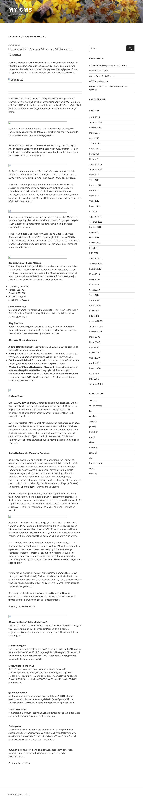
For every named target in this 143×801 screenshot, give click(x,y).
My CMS (20, 10)
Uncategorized (95, 463)
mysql (92, 437)
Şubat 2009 (94, 352)
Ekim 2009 (94, 310)
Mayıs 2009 (94, 337)
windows (93, 473)
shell (91, 458)
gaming (92, 426)
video (91, 468)
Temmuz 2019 (95, 122)
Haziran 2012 (95, 185)
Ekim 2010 (94, 248)
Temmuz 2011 (95, 222)
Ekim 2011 (94, 211)
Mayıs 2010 (94, 274)
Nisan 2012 (94, 190)
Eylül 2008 (94, 379)
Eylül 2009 (94, 316)
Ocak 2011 (94, 237)
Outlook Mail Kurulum (99, 71)
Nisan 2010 (94, 279)
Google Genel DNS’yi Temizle (102, 76)
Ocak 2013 (94, 180)
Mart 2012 (94, 195)
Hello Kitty (93, 432)
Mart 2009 (94, 347)
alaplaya (93, 400)
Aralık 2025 (94, 117)
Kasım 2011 (94, 206)
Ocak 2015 (94, 138)
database (93, 416)
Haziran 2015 (95, 127)
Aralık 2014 (94, 143)
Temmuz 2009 (96, 326)
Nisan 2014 (94, 159)
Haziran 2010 (95, 269)
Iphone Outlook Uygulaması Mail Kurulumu (108, 65)
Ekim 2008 (94, 373)
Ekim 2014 (94, 154)
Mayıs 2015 (94, 133)
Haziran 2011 (95, 227)
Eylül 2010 (94, 253)
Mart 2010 (94, 284)
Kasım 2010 (94, 242)
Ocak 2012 (94, 201)
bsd (90, 411)
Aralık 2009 (94, 300)
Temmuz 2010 (96, 263)
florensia (93, 421)
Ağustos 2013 (95, 164)
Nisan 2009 (94, 342)
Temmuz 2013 (95, 169)
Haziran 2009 (95, 331)
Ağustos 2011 (95, 216)
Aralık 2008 (94, 363)
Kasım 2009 (95, 305)
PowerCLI (93, 447)
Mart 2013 (94, 174)
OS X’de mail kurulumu (99, 81)
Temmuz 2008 (96, 384)
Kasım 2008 (95, 368)
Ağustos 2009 (95, 321)
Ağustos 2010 (95, 258)
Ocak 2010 (94, 295)
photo (91, 442)
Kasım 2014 (94, 148)
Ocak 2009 (94, 358)
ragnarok (93, 453)
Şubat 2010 (94, 290)
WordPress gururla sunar (19, 794)
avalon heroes (95, 405)
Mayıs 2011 (94, 232)
